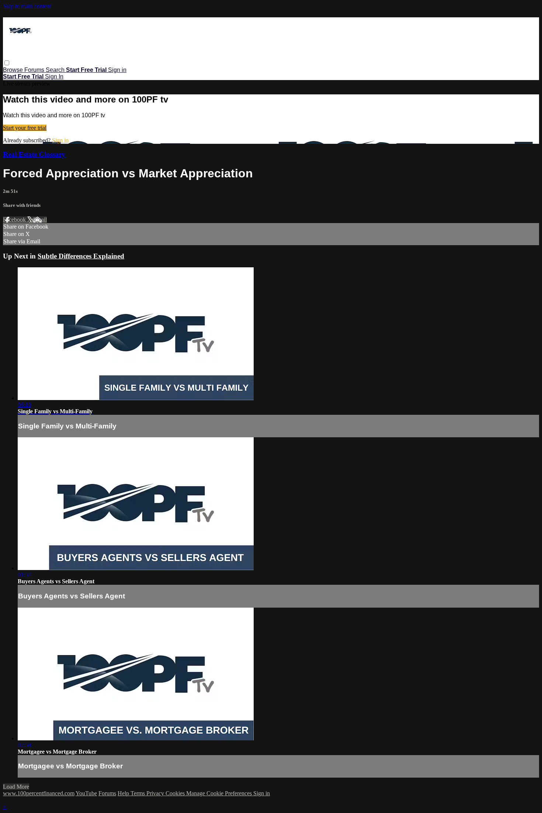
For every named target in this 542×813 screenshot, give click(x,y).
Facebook (15, 219)
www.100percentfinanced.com (38, 793)
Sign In (54, 76)
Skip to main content (27, 6)
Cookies (176, 793)
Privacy (156, 793)
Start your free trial (24, 128)
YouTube (86, 793)
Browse (13, 70)
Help (124, 793)
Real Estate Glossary (34, 154)
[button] (6, 62)
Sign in (117, 70)
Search (56, 70)
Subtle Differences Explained (81, 256)
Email (40, 219)
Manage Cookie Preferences (219, 793)
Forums (35, 70)
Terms (138, 793)
